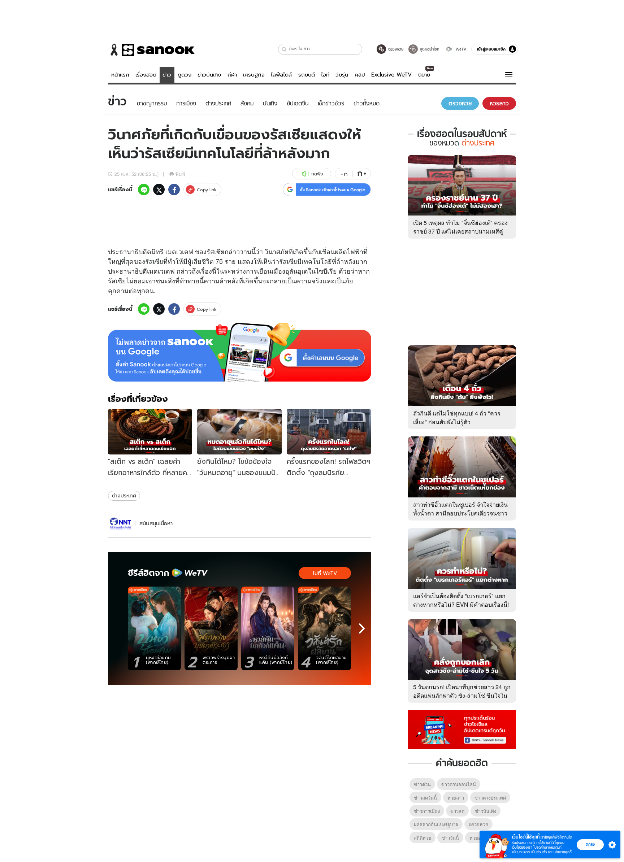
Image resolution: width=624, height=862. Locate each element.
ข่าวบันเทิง (209, 75)
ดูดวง (184, 75)
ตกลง (590, 844)
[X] (159, 189)
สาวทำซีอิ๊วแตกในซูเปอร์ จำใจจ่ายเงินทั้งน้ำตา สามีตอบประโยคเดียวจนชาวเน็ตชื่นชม (460, 513)
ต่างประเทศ (124, 495)
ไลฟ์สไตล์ (281, 75)
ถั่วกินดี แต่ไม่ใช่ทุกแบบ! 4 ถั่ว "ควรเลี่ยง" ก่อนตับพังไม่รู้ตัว (456, 417)
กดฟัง (317, 174)
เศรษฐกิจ (254, 75)
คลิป (360, 75)
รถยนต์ (306, 75)
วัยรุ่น (341, 75)
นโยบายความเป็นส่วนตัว (529, 852)
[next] (362, 628)
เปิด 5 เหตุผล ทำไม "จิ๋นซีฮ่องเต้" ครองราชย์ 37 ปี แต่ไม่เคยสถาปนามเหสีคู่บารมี (460, 231)
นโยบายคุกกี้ (563, 852)
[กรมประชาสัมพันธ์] (120, 523)
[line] (144, 189)
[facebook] (174, 189)
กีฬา (232, 75)
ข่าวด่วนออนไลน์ (458, 784)
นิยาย (424, 75)
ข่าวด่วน (422, 784)
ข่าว (166, 75)
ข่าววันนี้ (450, 837)
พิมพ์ (180, 173)
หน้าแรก (120, 75)
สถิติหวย (422, 837)
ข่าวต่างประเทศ (490, 797)
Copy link (207, 190)
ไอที (325, 75)
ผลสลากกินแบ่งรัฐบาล (436, 824)
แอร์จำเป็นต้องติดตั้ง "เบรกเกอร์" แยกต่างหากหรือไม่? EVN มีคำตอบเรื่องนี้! (461, 600)
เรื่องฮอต (145, 75)
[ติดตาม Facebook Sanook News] (462, 728)
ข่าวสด (457, 810)
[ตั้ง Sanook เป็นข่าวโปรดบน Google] (239, 352)
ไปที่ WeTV (325, 573)
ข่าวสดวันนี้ (425, 797)
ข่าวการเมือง (427, 810)
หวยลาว (455, 797)
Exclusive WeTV (391, 75)
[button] (284, 49)
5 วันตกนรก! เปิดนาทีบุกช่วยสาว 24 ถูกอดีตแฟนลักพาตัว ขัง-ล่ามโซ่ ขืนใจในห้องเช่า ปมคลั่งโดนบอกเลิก (462, 695)
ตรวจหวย (478, 824)
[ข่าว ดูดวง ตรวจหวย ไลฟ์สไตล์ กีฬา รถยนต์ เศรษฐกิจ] (151, 49)
